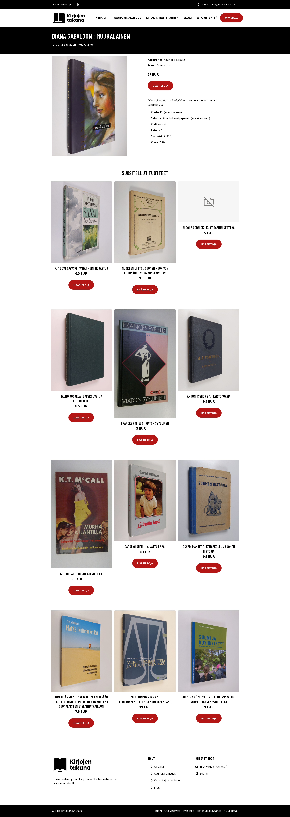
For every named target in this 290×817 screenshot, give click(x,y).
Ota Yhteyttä (207, 18)
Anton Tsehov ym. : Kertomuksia (208, 396)
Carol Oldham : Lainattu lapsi (145, 546)
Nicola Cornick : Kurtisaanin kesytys (209, 227)
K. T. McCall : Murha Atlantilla (81, 574)
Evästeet (188, 811)
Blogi (188, 18)
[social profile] (77, 4)
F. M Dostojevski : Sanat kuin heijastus (81, 268)
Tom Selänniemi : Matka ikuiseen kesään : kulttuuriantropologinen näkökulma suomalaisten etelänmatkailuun (81, 701)
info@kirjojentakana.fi (223, 4)
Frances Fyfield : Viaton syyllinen (145, 423)
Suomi (205, 4)
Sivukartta (230, 811)
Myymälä (231, 17)
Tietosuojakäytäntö (208, 811)
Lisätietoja (160, 85)
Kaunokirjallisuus (127, 18)
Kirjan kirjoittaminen (162, 18)
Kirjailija (102, 18)
